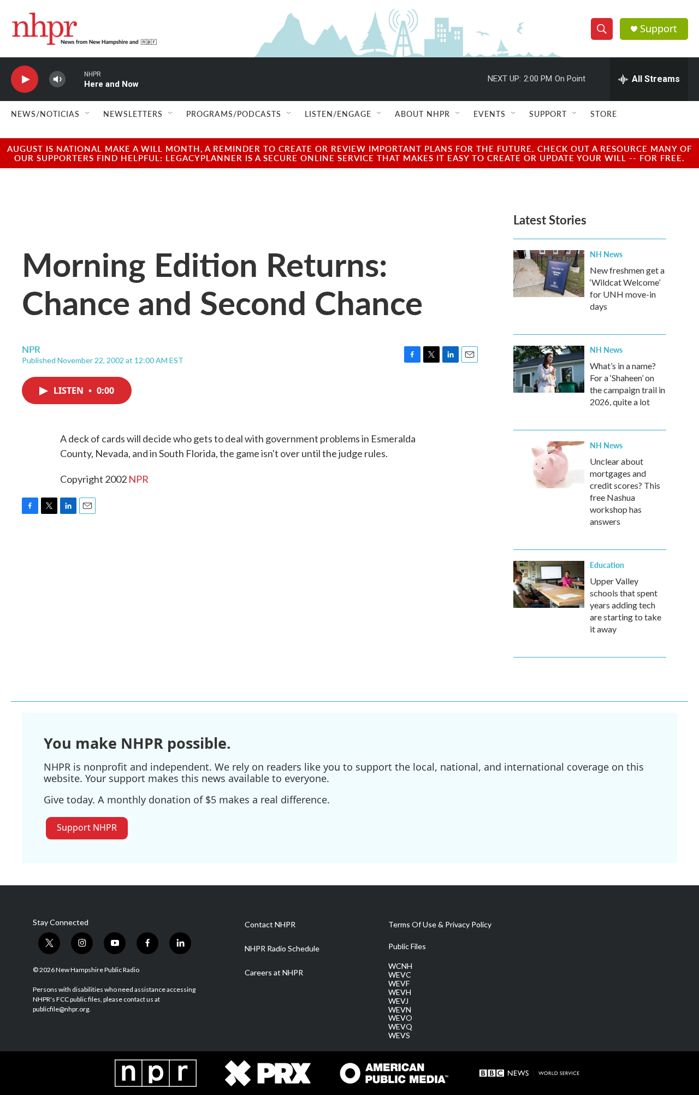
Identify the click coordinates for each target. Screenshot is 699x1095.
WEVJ (398, 1001)
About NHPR (422, 113)
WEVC (399, 974)
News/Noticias (45, 113)
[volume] (57, 79)
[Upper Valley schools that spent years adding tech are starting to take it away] (548, 584)
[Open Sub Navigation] (88, 113)
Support (658, 28)
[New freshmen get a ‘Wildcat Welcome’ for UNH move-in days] (548, 273)
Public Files (407, 946)
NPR (138, 479)
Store (603, 113)
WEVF (399, 983)
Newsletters (133, 113)
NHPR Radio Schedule (282, 948)
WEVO (400, 1018)
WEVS (399, 1035)
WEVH (399, 992)
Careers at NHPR (274, 972)
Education (607, 564)
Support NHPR (87, 827)
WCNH (400, 966)
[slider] (74, 79)
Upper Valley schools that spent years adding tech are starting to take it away (625, 605)
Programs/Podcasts (233, 113)
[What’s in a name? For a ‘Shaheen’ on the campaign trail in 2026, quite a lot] (548, 369)
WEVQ (400, 1026)
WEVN (399, 1009)
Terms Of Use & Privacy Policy (439, 924)
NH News (606, 253)
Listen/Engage (338, 113)
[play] (24, 79)
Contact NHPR (270, 924)
